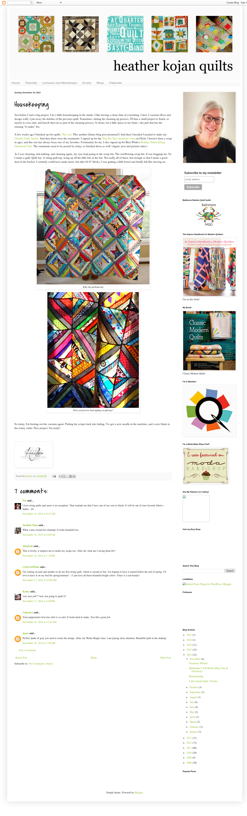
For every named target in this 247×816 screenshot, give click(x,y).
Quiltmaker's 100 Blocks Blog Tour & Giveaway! (208, 669)
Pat (24, 500)
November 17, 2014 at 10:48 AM (39, 580)
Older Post (165, 657)
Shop (100, 82)
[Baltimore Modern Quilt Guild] (208, 226)
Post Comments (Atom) (41, 663)
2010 (189, 752)
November (195, 659)
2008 (189, 762)
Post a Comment (27, 650)
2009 (189, 757)
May (192, 712)
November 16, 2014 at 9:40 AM (39, 534)
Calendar (115, 82)
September (195, 692)
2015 (189, 649)
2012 (189, 742)
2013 (189, 738)
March (193, 721)
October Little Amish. (26, 138)
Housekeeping (196, 676)
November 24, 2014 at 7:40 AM (39, 643)
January (194, 731)
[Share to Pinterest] (74, 476)
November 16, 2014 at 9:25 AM (39, 513)
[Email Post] (54, 476)
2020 (189, 640)
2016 (189, 644)
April (193, 717)
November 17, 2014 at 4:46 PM (39, 601)
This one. (67, 134)
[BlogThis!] (64, 476)
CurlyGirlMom (31, 567)
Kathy (26, 591)
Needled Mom (30, 525)
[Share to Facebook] (71, 476)
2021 (189, 634)
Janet (26, 633)
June (192, 707)
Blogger (139, 792)
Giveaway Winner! (198, 663)
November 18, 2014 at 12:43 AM (39, 622)
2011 (189, 747)
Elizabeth (28, 546)
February (195, 727)
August (194, 697)
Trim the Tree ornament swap (118, 138)
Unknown (28, 612)
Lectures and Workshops (59, 82)
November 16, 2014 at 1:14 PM (39, 555)
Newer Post (21, 657)
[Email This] (60, 476)
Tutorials (31, 82)
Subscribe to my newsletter (203, 172)
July (192, 702)
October (194, 687)
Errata (86, 82)
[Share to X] (67, 476)
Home (16, 82)
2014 (189, 654)
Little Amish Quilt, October (203, 681)
